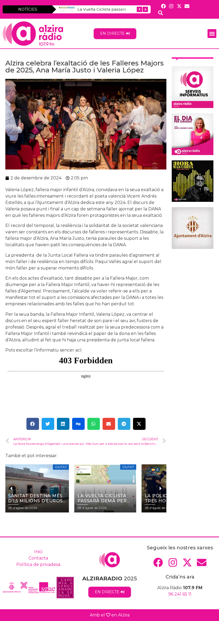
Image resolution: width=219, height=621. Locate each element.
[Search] (160, 12)
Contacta (38, 558)
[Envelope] (186, 6)
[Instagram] (171, 6)
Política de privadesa (38, 564)
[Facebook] (163, 6)
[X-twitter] (179, 6)
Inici (38, 551)
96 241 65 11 (179, 594)
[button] (212, 33)
